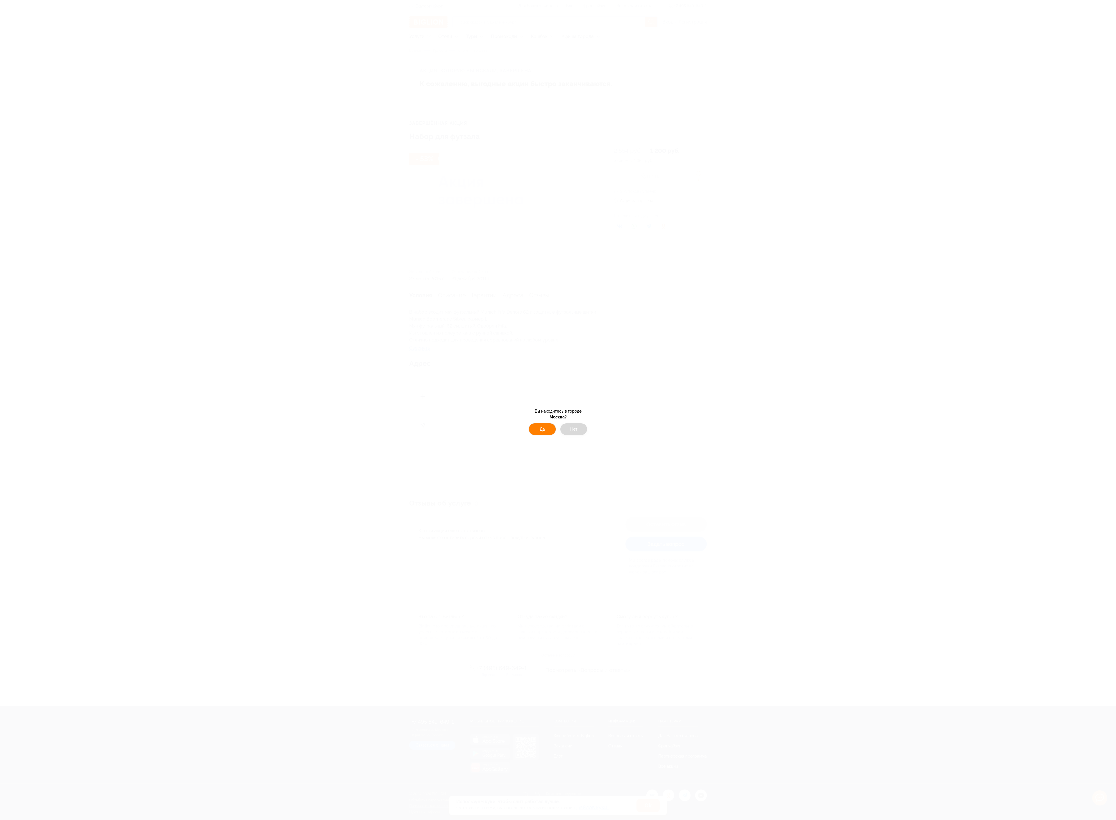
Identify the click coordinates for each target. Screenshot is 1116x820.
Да (542, 429)
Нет (573, 429)
